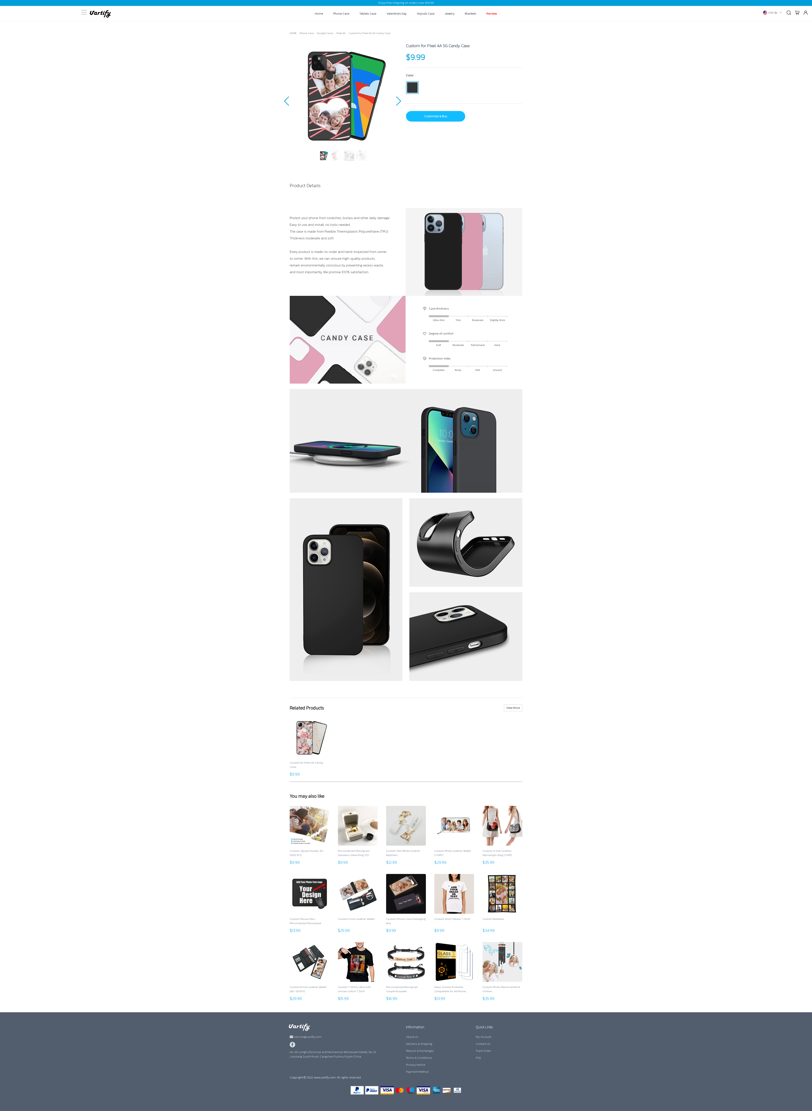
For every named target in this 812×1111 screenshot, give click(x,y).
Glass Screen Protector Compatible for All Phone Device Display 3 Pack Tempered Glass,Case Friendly (453, 989)
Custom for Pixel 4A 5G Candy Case (369, 33)
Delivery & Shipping (419, 1044)
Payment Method (417, 1072)
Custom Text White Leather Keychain (403, 853)
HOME (293, 33)
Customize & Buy (435, 116)
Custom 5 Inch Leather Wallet (356, 919)
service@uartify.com (307, 1037)
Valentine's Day (397, 13)
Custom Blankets (493, 919)
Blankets (470, 13)
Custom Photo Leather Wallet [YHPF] (452, 853)
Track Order (483, 1051)
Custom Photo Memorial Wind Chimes (501, 989)
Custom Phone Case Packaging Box (406, 921)
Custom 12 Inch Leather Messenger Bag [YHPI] (497, 853)
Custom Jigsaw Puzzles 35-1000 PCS (307, 853)
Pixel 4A (341, 33)
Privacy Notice (415, 1065)
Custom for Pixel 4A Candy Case (306, 765)
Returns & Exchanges (420, 1051)
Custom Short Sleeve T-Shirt (452, 919)
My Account (483, 1037)
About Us (412, 1037)
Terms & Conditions (419, 1058)
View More (513, 708)
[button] (287, 101)
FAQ (478, 1058)
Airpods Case (426, 13)
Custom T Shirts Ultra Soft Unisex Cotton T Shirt (354, 989)
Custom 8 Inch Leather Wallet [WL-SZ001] (308, 989)
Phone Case (341, 13)
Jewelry (450, 13)
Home (319, 13)
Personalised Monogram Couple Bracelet (402, 989)
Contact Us (483, 1044)
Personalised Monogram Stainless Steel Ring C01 (354, 853)
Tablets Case (367, 13)
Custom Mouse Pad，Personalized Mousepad (305, 921)
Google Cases (325, 33)
